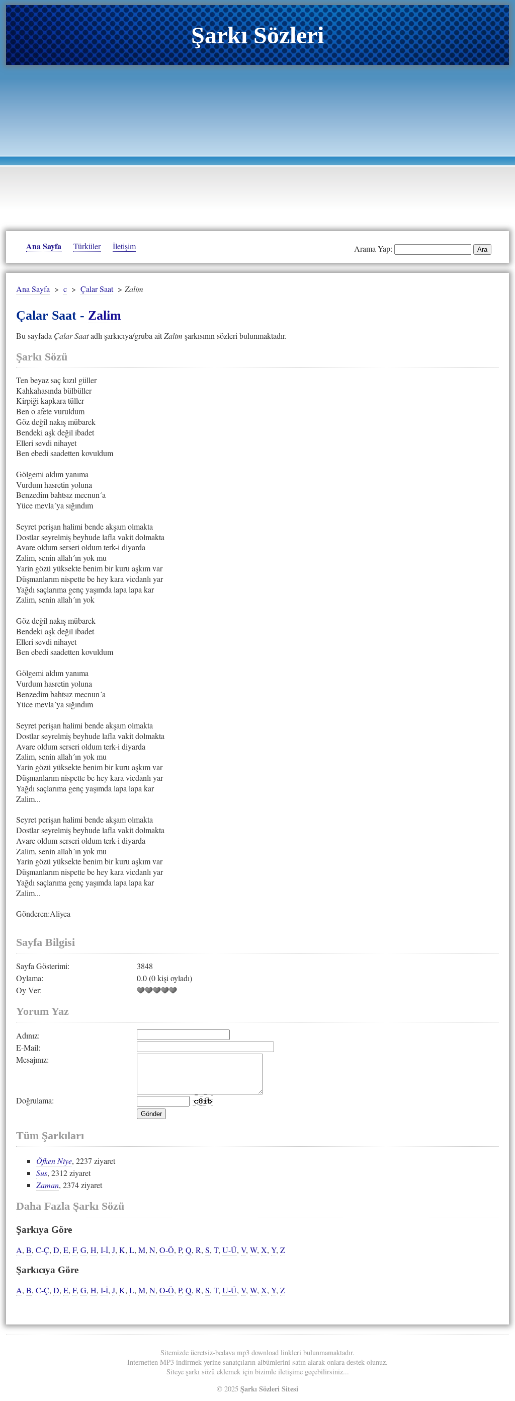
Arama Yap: (373, 248)
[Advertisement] (257, 145)
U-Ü (229, 1249)
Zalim (104, 315)
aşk (50, 432)
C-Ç (42, 1249)
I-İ (104, 1249)
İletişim (124, 246)
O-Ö (166, 1249)
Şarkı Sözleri (257, 35)
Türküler (87, 246)
